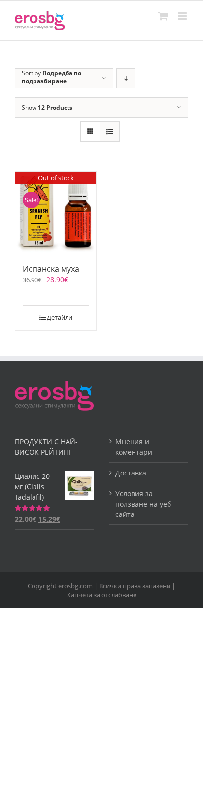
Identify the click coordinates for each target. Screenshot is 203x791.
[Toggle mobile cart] (163, 16)
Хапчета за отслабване (101, 595)
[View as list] (109, 131)
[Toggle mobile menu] (183, 16)
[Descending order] (125, 78)
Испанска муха (51, 268)
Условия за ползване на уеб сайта (143, 504)
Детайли (59, 317)
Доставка (130, 472)
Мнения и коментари (133, 447)
